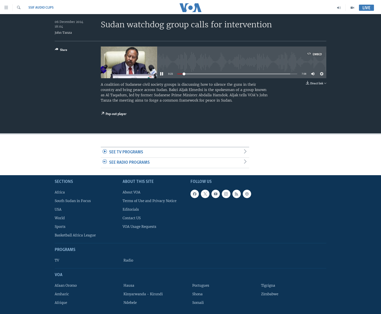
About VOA (131, 192)
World (60, 218)
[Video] (352, 7)
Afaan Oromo (66, 285)
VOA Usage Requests (139, 227)
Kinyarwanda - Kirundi (143, 294)
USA (58, 209)
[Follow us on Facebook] (194, 194)
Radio (128, 260)
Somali (198, 303)
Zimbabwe (269, 294)
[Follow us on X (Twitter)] (205, 194)
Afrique (61, 303)
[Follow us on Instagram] (226, 194)
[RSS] (236, 194)
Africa (60, 192)
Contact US (132, 218)
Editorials (131, 209)
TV (57, 260)
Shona (197, 294)
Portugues (200, 285)
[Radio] (339, 7)
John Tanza (63, 33)
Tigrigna (268, 285)
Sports (60, 227)
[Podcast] (247, 194)
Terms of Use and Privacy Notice (149, 201)
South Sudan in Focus (73, 201)
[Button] (61, 50)
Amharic (62, 294)
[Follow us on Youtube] (215, 194)
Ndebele (130, 303)
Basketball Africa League (75, 235)
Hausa (128, 285)
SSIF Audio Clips (41, 7)
